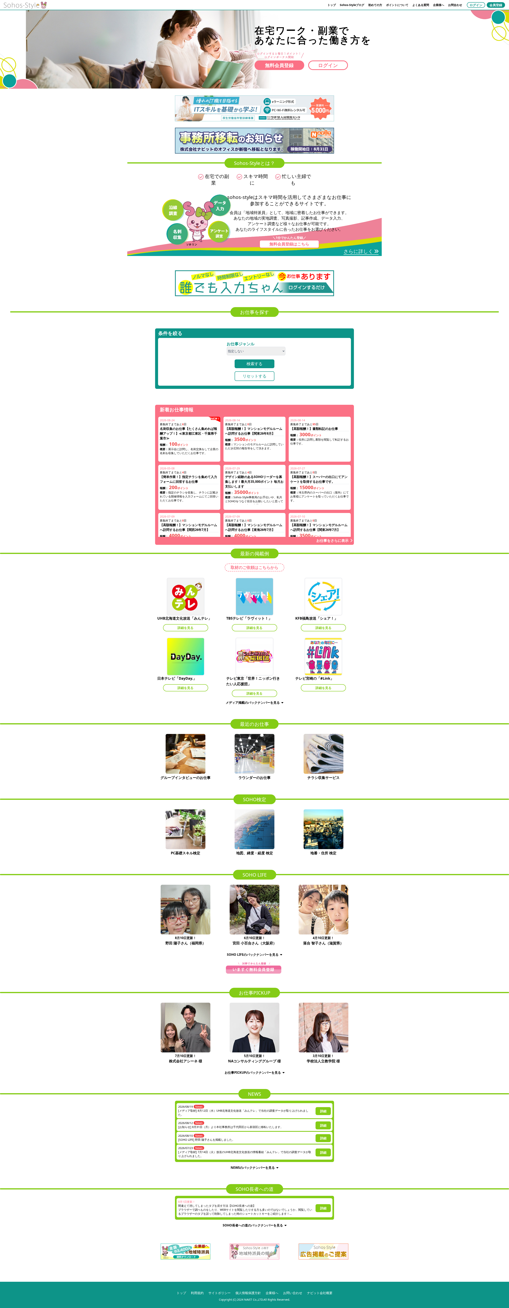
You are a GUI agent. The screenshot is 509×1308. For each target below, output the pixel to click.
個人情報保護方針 (248, 1293)
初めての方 (375, 5)
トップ (331, 5)
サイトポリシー (219, 1293)
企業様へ (438, 5)
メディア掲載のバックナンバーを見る (253, 702)
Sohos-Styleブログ (352, 5)
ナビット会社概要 (319, 1293)
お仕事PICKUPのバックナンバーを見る (253, 1072)
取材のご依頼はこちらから (254, 567)
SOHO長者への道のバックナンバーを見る (253, 1225)
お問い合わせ (292, 1293)
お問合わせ (455, 5)
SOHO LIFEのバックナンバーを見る (253, 954)
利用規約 (197, 1293)
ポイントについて (397, 5)
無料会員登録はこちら (289, 244)
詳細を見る (185, 628)
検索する (254, 363)
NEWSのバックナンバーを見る (253, 1167)
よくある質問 (420, 5)
